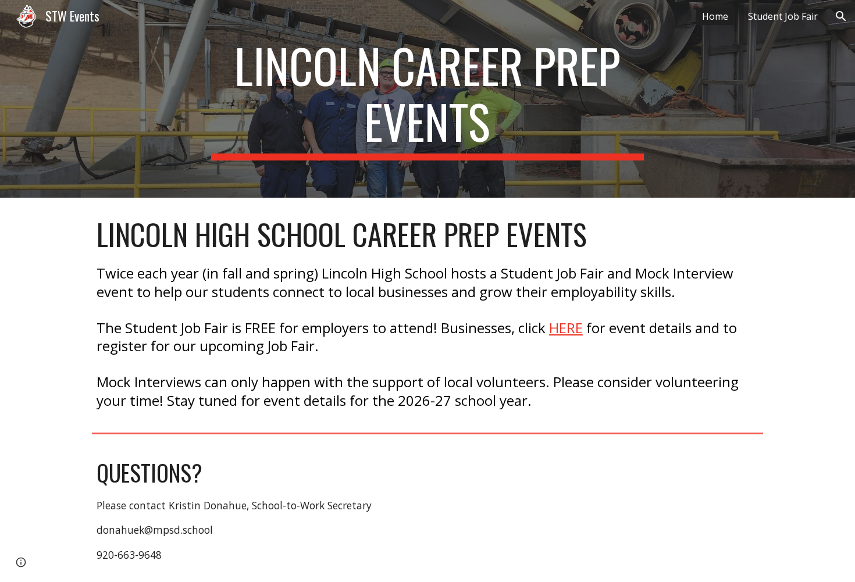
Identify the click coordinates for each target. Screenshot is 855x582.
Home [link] (715, 16)
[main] (427, 99)
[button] (841, 16)
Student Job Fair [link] (783, 16)
